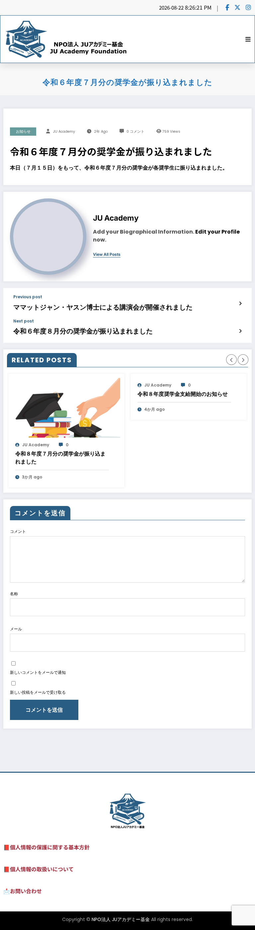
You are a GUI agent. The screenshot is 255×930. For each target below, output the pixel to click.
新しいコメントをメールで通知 (38, 672)
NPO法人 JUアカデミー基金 (121, 919)
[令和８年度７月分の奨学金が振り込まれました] (66, 408)
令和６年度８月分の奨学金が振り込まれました (83, 331)
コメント (18, 531)
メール (16, 629)
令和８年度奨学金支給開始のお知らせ (182, 394)
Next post (23, 321)
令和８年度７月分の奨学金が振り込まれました (60, 457)
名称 (14, 594)
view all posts (107, 254)
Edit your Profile (217, 232)
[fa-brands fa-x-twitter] (237, 7)
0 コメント (135, 131)
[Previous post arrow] (240, 303)
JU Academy (64, 131)
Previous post (27, 297)
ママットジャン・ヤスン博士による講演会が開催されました (103, 307)
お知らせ (23, 131)
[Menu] (248, 39)
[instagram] (248, 7)
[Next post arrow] (240, 331)
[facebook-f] (227, 7)
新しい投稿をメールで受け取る (38, 692)
